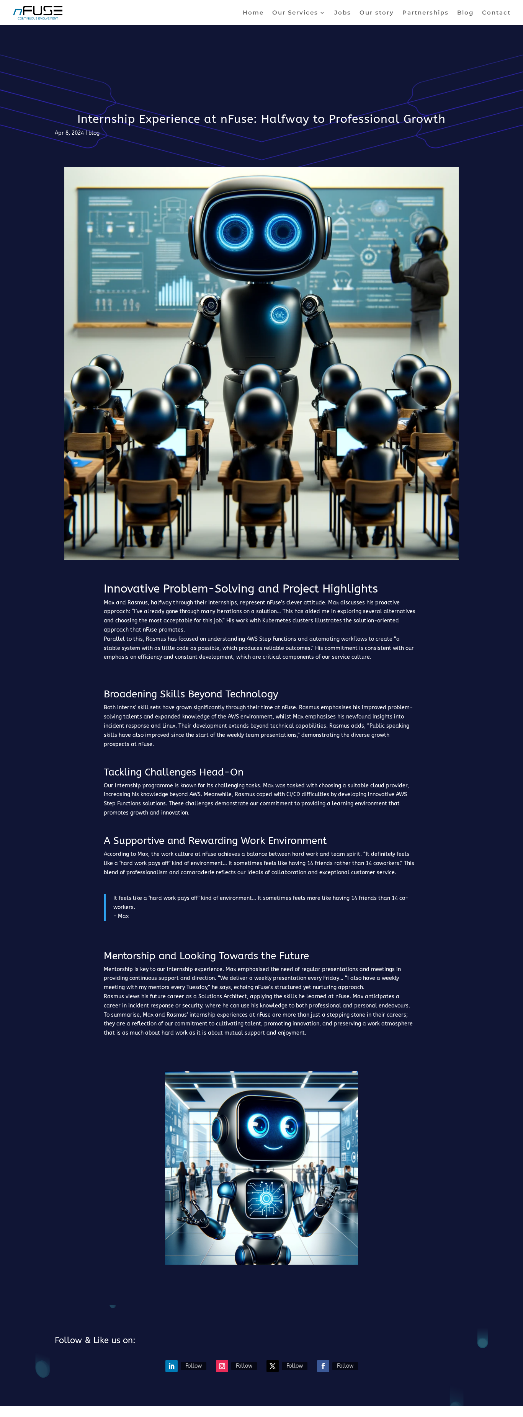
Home (253, 13)
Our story (377, 13)
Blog (465, 13)
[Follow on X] (272, 1366)
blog (94, 133)
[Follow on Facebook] (323, 1366)
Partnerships (425, 13)
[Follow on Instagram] (222, 1366)
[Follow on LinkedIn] (171, 1366)
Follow (193, 1366)
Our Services (295, 13)
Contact (496, 13)
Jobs (342, 13)
